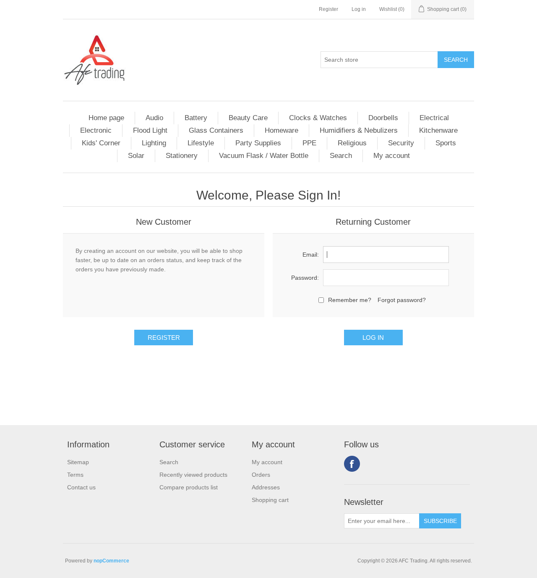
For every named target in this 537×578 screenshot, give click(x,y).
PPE (309, 143)
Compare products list (188, 487)
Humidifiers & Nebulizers (359, 130)
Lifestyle (201, 143)
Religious (352, 143)
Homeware (281, 130)
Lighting (154, 143)
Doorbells (383, 118)
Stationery (182, 156)
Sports (445, 143)
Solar (136, 156)
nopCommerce (111, 561)
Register (328, 9)
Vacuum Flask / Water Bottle (263, 156)
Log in (359, 9)
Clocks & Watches (318, 118)
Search (341, 156)
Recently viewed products (193, 474)
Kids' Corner (101, 143)
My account (391, 156)
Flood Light (150, 130)
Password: (305, 277)
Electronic (96, 130)
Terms (75, 474)
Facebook (352, 464)
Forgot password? (402, 300)
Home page (106, 118)
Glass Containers (216, 130)
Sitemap (78, 462)
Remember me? (349, 300)
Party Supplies (258, 143)
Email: (310, 254)
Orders (261, 474)
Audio (154, 118)
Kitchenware (438, 130)
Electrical (434, 118)
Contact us (81, 487)
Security (401, 143)
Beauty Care (248, 118)
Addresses (266, 487)
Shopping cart (270, 500)
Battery (196, 118)
